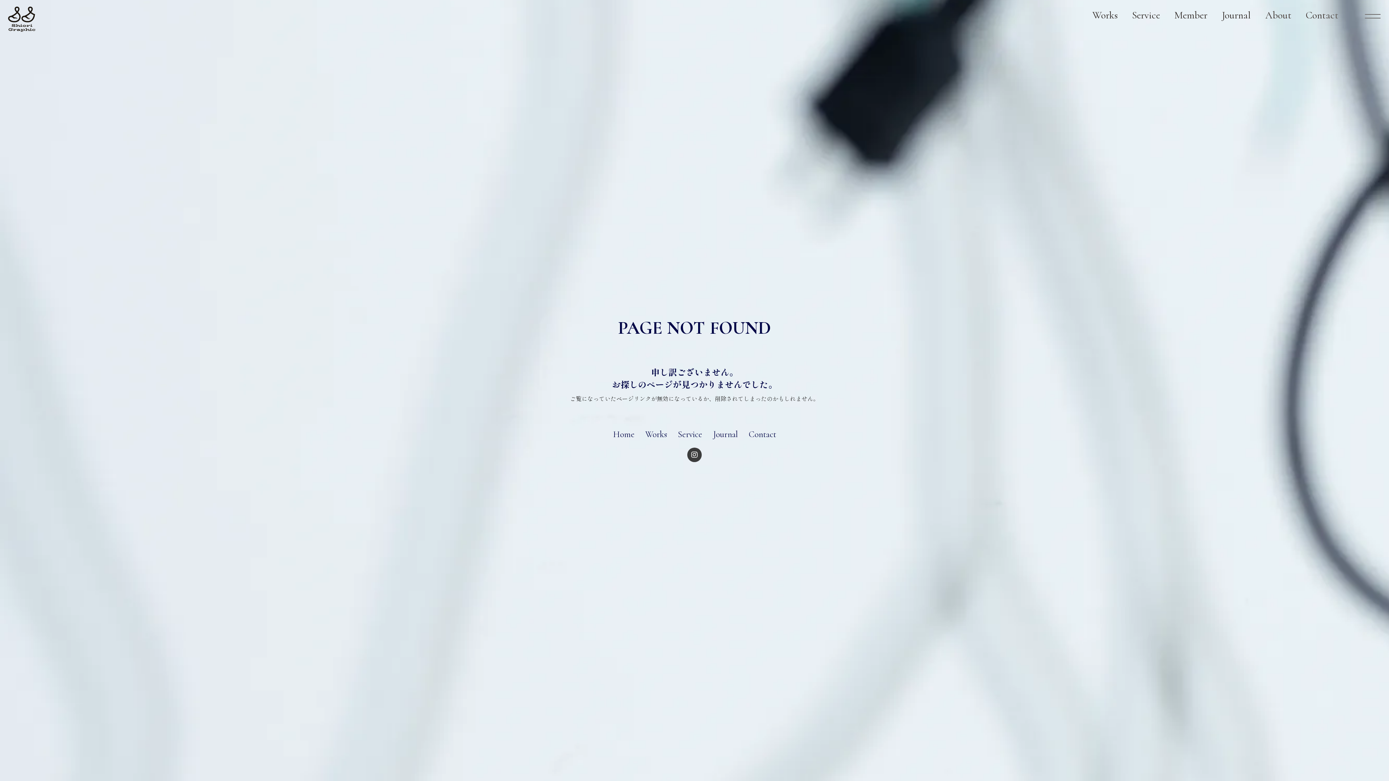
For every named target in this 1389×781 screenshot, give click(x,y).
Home (623, 434)
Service (690, 434)
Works (656, 434)
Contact (762, 434)
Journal (725, 434)
